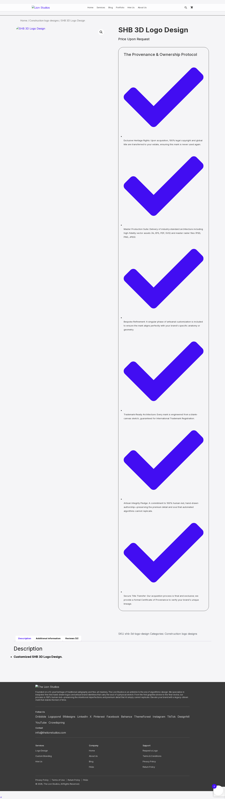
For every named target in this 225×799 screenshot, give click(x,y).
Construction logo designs (44, 20)
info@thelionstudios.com (50, 732)
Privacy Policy (149, 761)
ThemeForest (142, 716)
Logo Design (41, 750)
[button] (101, 32)
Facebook (113, 716)
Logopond (54, 716)
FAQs (91, 767)
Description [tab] (24, 638)
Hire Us (130, 7)
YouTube (41, 722)
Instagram (159, 716)
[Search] (185, 7)
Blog (110, 7)
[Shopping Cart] (191, 7)
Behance (126, 716)
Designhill (183, 716)
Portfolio (120, 7)
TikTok (171, 716)
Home (90, 7)
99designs (69, 716)
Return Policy (149, 767)
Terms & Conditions (152, 756)
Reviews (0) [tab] (71, 638)
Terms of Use (58, 780)
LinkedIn (82, 716)
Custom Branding (43, 756)
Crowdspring (57, 722)
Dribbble (40, 716)
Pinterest (99, 716)
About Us (142, 7)
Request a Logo (150, 750)
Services (101, 7)
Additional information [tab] (48, 638)
